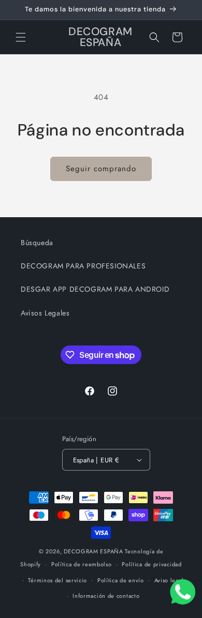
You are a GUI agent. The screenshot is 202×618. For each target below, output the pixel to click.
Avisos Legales (45, 313)
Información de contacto (106, 596)
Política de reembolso (81, 564)
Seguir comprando (101, 168)
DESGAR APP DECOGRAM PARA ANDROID (95, 289)
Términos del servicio (57, 580)
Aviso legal (169, 580)
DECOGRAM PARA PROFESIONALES (83, 266)
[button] (20, 37)
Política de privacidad (151, 564)
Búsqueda (37, 242)
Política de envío (120, 580)
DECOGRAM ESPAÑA (93, 551)
